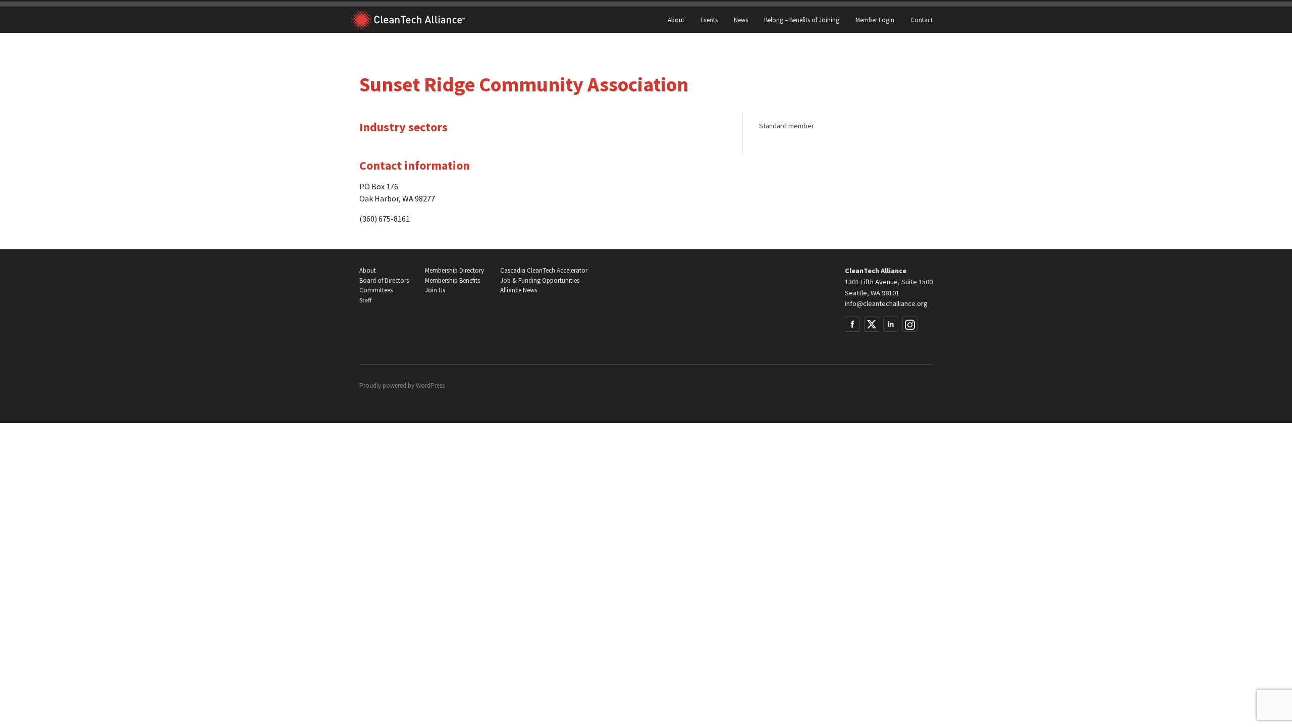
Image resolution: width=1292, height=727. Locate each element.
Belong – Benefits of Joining (801, 20)
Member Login (874, 20)
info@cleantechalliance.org (886, 303)
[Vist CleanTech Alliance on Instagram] (910, 324)
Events (709, 20)
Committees (376, 290)
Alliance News (518, 290)
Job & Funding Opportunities (539, 280)
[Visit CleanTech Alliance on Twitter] (871, 324)
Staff (365, 300)
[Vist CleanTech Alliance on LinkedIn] (890, 324)
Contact (921, 20)
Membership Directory (454, 270)
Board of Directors (384, 280)
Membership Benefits (452, 280)
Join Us (435, 290)
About (676, 20)
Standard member (786, 125)
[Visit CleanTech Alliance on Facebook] (852, 324)
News (741, 20)
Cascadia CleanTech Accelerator (543, 270)
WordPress (430, 385)
